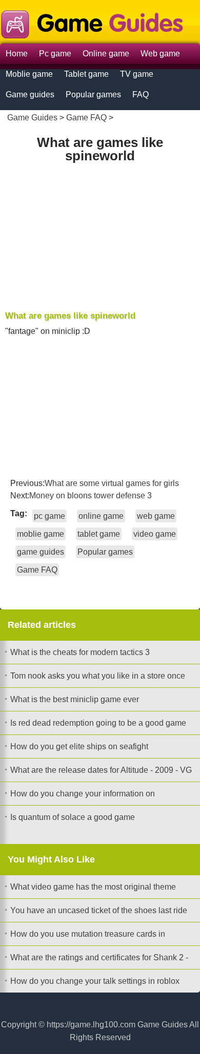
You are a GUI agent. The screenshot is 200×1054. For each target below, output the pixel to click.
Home (17, 53)
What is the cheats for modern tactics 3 (80, 652)
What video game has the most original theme (93, 886)
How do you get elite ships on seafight (79, 746)
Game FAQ (86, 117)
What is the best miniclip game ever (74, 699)
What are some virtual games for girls (112, 483)
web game (156, 516)
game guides (40, 551)
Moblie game (29, 74)
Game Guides (32, 117)
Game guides (30, 94)
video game (154, 534)
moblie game (40, 534)
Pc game (55, 53)
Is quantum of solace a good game (72, 817)
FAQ (140, 94)
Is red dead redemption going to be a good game (98, 723)
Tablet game (86, 74)
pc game (49, 516)
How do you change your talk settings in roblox (94, 981)
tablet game (98, 534)
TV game (136, 74)
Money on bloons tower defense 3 (90, 495)
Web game (160, 53)
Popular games (93, 94)
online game (101, 516)
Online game (106, 53)
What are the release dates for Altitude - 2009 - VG (101, 770)
